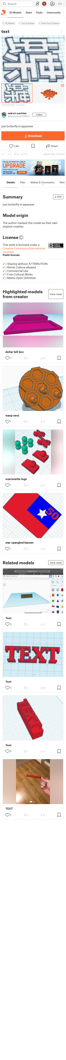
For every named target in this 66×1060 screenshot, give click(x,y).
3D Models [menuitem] (15, 12)
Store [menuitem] (29, 12)
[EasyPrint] (37, 4)
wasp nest (12, 415)
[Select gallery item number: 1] (31, 674)
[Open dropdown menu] (61, 31)
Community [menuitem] (54, 12)
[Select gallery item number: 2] (34, 674)
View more (56, 294)
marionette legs (16, 479)
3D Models (10, 23)
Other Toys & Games (50, 23)
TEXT (9, 808)
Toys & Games (27, 23)
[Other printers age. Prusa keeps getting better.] (33, 167)
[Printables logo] (3, 12)
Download (35, 135)
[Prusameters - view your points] (44, 4)
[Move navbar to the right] (62, 12)
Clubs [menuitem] (39, 12)
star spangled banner (19, 542)
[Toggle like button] (7, 358)
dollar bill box (14, 351)
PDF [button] (59, 196)
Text (8, 618)
